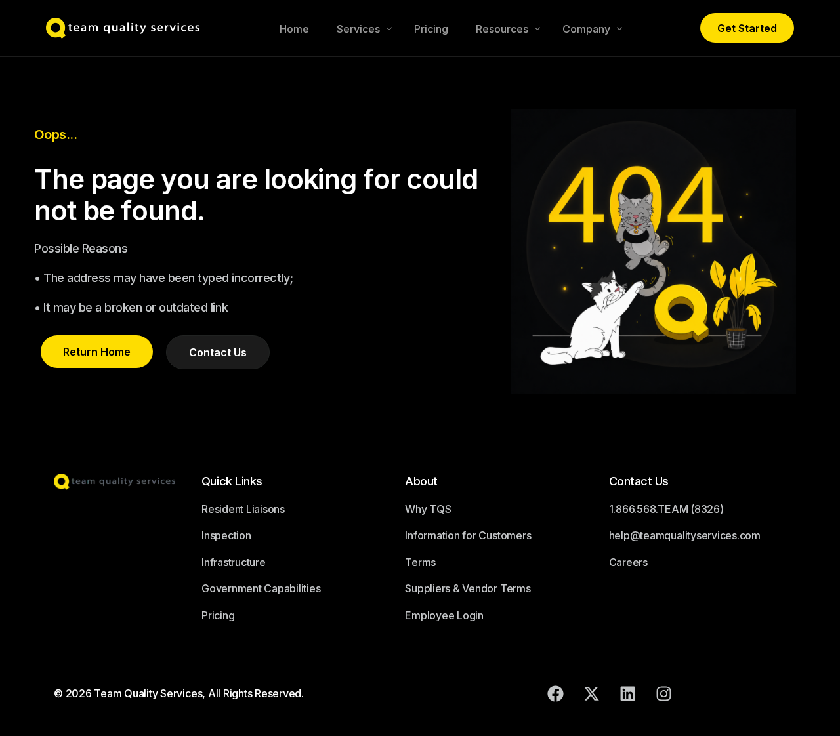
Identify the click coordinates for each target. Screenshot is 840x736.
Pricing (217, 615)
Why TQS (428, 509)
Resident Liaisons (243, 509)
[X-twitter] (592, 693)
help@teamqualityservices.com (685, 535)
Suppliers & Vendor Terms (467, 588)
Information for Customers (468, 535)
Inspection (226, 535)
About (421, 481)
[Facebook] (555, 693)
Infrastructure (233, 562)
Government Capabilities (260, 588)
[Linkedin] (628, 693)
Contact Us (639, 481)
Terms (420, 562)
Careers (628, 562)
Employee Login (444, 615)
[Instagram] (664, 693)
